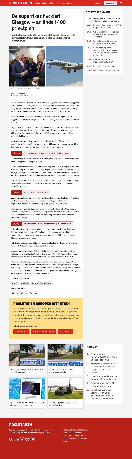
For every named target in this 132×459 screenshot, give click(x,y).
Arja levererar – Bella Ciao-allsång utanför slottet (104, 384)
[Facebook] (13, 293)
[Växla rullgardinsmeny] (121, 3)
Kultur (57, 3)
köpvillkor (83, 435)
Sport (64, 3)
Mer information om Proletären (75, 438)
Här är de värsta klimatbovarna (36, 192)
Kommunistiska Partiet (34, 430)
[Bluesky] (31, 293)
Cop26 (15, 283)
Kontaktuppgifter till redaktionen (75, 430)
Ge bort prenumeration (43, 331)
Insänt (69, 3)
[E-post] (36, 293)
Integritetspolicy (69, 435)
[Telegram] (26, 293)
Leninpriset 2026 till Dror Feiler (106, 70)
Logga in (97, 3)
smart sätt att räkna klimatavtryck (52, 251)
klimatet (25, 283)
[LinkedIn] (22, 293)
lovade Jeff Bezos (29, 209)
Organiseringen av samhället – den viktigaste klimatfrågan (46, 153)
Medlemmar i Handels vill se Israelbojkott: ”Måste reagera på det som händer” (103, 368)
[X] (17, 293)
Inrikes (44, 3)
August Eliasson (18, 93)
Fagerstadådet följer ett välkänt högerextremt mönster (61, 370)
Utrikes (51, 3)
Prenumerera (110, 3)
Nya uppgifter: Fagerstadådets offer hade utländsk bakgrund (26, 370)
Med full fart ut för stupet (104, 66)
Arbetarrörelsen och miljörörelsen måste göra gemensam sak (47, 223)
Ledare (37, 3)
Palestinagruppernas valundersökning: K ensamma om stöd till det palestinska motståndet (103, 394)
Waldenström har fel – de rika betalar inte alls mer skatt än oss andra (106, 34)
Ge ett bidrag (65, 331)
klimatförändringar (42, 283)
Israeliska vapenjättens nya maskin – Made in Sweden (63, 403)
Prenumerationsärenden (72, 433)
